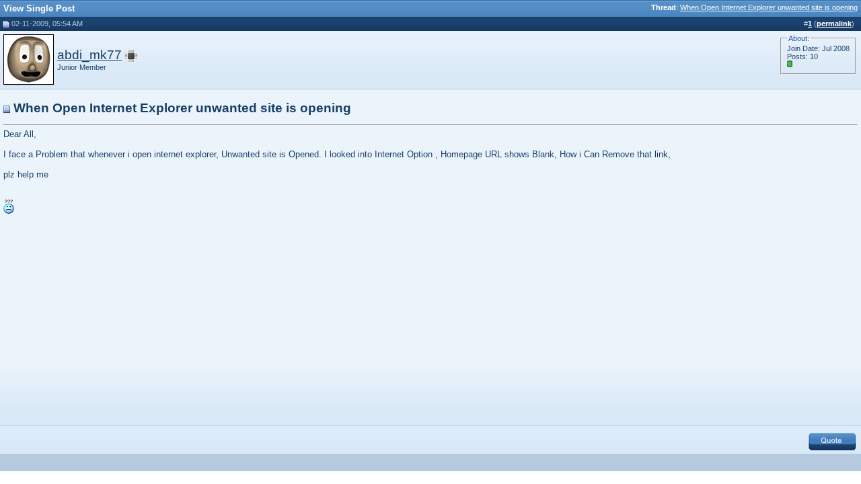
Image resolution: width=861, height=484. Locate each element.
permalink (834, 23)
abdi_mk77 (89, 55)
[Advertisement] (116, 318)
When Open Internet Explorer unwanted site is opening (769, 7)
